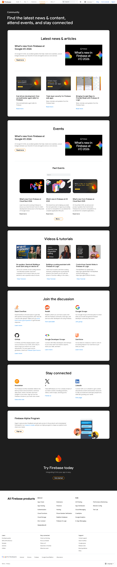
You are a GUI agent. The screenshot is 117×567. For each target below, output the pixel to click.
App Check (41, 502)
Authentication (42, 509)
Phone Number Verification (64, 513)
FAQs (80, 550)
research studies (30, 425)
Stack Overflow (82, 540)
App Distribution (80, 506)
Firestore (59, 506)
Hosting (58, 509)
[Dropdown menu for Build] (21, 2)
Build (17, 2)
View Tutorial (21, 279)
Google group (82, 543)
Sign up (19, 431)
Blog (97, 2)
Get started (58, 478)
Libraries (4, 545)
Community (42, 2)
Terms (3, 563)
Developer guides (6, 538)
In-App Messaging (80, 521)
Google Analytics (80, 517)
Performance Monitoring (100, 502)
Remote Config (97, 506)
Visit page (78, 397)
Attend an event (44, 548)
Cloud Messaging (80, 509)
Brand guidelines (83, 548)
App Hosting (41, 506)
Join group (78, 322)
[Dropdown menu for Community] (47, 2)
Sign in (113, 2)
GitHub (3, 548)
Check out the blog (45, 538)
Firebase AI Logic (61, 521)
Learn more (18, 325)
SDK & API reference (7, 540)
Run (25, 2)
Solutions (33, 2)
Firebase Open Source (33, 350)
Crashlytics (78, 513)
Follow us (48, 396)
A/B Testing (78, 502)
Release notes (82, 545)
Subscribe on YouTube (45, 545)
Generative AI (42, 525)
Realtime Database (61, 517)
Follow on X (43, 543)
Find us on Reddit (44, 540)
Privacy (8, 563)
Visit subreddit (50, 322)
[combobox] (70, 1)
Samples (4, 543)
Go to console (105, 2)
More (52, 2)
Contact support (83, 538)
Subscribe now (19, 399)
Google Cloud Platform (47, 557)
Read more (20, 60)
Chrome (29, 557)
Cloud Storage (42, 517)
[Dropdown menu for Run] (28, 2)
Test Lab (95, 509)
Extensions (59, 502)
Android (22, 557)
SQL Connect (41, 521)
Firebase (36, 557)
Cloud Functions (42, 513)
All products (60, 557)
